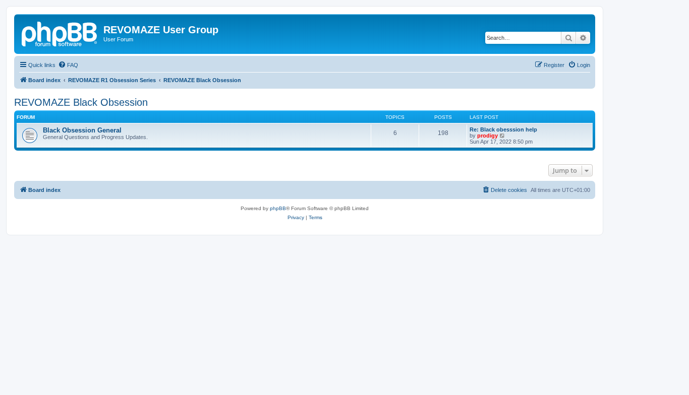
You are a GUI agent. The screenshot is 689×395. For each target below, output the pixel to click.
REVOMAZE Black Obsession (81, 102)
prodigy (487, 136)
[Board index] (60, 33)
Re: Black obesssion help (503, 129)
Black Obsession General (82, 130)
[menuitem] (68, 65)
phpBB (278, 208)
